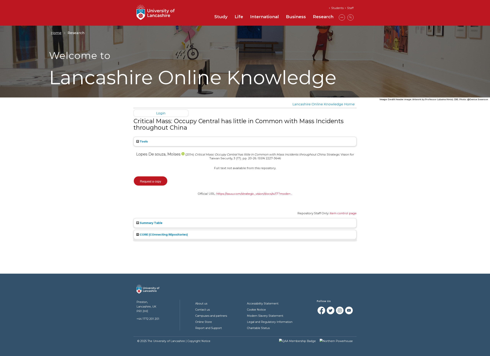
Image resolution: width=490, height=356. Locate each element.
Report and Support (208, 328)
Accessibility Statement (262, 303)
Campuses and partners (211, 316)
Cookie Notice (256, 309)
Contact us (202, 309)
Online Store (203, 322)
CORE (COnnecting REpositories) (163, 234)
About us (201, 303)
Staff (350, 8)
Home (56, 33)
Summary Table (151, 223)
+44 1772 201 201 (147, 319)
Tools (143, 141)
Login (161, 113)
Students (337, 8)
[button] (150, 181)
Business (296, 16)
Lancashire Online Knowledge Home (323, 104)
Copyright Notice (198, 341)
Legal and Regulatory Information (269, 322)
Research (323, 16)
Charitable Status (258, 328)
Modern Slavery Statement (265, 316)
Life (239, 16)
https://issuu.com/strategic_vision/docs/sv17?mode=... (254, 194)
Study (221, 16)
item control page (343, 213)
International (264, 16)
